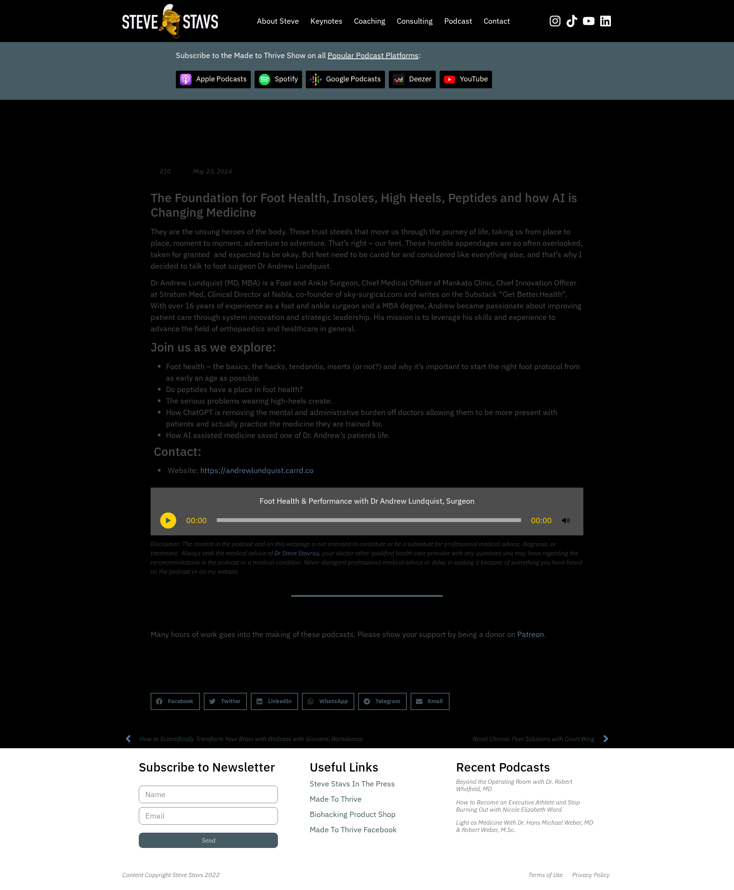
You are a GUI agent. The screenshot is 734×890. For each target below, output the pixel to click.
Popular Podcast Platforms (373, 55)
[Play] (168, 520)
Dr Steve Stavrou (296, 553)
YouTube (474, 78)
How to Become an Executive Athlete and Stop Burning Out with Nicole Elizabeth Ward (518, 805)
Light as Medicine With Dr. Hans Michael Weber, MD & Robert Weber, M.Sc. (524, 826)
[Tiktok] (572, 21)
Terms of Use (545, 875)
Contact (497, 21)
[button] (175, 701)
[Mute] (566, 520)
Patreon (530, 634)
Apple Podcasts (221, 78)
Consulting (415, 21)
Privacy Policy (591, 875)
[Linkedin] (605, 21)
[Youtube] (589, 21)
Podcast (458, 21)
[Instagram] (555, 21)
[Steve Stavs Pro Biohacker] (170, 21)
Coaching (369, 21)
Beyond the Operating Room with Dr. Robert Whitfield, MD (514, 785)
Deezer (420, 78)
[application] (367, 520)
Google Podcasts (353, 78)
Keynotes (326, 21)
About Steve (278, 21)
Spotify (286, 78)
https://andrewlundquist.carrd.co (256, 470)
